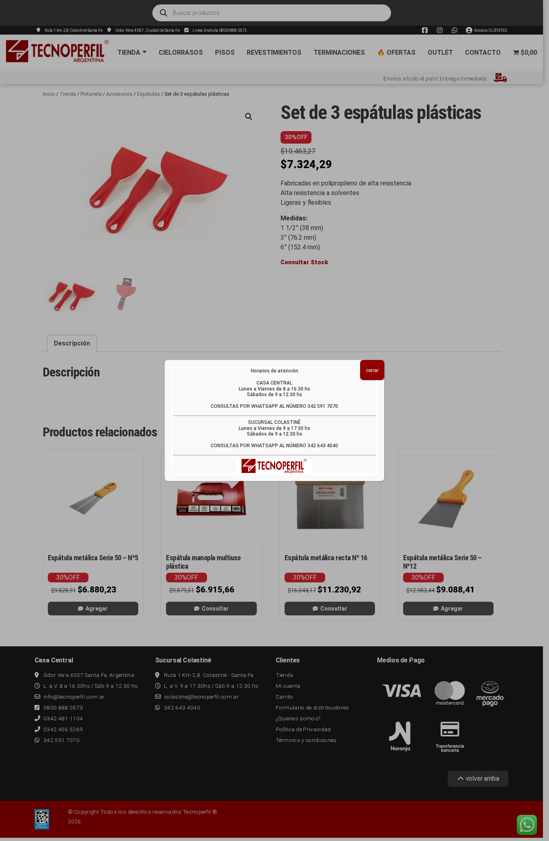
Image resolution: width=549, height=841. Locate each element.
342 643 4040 (322, 445)
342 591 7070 (322, 406)
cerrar (372, 370)
